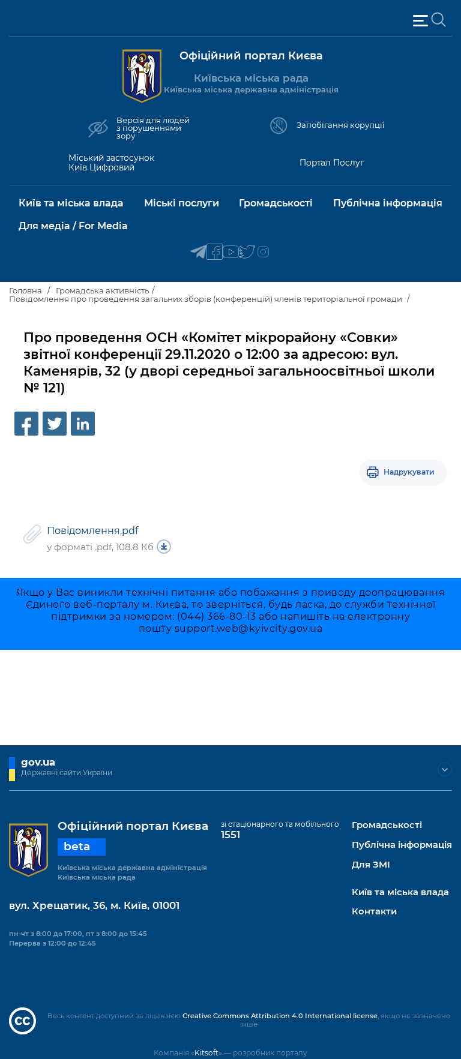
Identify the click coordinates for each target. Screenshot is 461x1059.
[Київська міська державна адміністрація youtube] (231, 252)
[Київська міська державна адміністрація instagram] (263, 252)
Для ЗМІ (371, 864)
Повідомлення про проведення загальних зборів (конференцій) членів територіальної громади (206, 299)
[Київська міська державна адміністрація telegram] (198, 252)
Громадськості (387, 825)
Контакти (374, 911)
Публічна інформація (402, 845)
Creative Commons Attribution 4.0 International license (280, 1016)
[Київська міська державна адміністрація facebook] (214, 252)
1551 (230, 835)
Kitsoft (206, 1052)
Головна (25, 290)
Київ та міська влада (400, 892)
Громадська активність (102, 290)
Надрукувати (409, 471)
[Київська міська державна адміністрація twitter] (247, 252)
